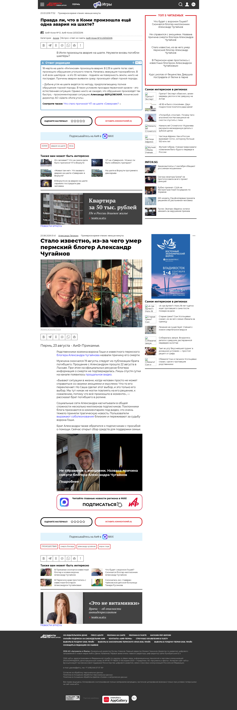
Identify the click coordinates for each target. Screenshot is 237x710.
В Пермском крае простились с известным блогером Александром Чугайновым (171, 63)
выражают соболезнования (75, 416)
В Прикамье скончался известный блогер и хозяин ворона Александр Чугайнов (71, 572)
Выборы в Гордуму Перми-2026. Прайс (173, 642)
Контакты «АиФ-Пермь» (120, 639)
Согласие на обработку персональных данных (83, 673)
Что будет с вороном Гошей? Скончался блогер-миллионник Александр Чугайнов (171, 24)
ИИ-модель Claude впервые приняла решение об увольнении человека (176, 199)
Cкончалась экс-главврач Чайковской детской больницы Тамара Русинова (121, 582)
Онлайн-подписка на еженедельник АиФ (84, 639)
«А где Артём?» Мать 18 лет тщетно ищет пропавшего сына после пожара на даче (176, 308)
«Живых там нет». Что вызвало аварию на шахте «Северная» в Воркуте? (69, 173)
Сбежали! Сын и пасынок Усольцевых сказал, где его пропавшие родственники (178, 361)
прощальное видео (99, 374)
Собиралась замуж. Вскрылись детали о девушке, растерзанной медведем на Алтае (175, 340)
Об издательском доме (75, 635)
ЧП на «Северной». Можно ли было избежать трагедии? (120, 161)
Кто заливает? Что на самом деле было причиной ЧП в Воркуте (71, 161)
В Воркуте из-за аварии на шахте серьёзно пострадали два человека (70, 183)
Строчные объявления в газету (152, 639)
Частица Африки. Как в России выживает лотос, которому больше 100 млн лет (176, 139)
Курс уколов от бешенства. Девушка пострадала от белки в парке (171, 76)
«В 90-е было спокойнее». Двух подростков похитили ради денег (176, 105)
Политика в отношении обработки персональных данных (88, 675)
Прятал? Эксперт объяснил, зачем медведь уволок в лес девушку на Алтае (176, 96)
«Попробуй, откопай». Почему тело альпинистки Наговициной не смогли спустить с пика (176, 117)
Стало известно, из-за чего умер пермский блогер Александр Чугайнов (171, 50)
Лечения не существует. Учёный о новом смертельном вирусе (176, 328)
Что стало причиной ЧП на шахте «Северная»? (91, 103)
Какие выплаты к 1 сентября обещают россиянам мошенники (176, 167)
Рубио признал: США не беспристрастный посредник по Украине (174, 189)
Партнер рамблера (91, 698)
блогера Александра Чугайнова (78, 355)
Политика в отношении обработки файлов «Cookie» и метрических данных (95, 677)
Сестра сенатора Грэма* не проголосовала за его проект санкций (173, 179)
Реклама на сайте (116, 635)
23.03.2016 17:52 (47, 13)
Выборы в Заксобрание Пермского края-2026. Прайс (124, 642)
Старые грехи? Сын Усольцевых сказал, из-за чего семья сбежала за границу (177, 319)
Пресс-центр (97, 635)
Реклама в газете (138, 635)
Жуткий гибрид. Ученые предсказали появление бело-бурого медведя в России (177, 149)
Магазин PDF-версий (160, 635)
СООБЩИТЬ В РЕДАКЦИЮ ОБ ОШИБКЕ (80, 645)
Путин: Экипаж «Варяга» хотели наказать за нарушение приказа (174, 210)
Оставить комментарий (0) (118, 121)
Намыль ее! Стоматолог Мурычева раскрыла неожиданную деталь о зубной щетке (176, 128)
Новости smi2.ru (51, 225)
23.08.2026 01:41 (48, 235)
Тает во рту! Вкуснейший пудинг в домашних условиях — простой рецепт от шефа (176, 351)
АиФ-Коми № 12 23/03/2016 (99, 38)
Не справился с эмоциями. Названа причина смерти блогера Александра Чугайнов (170, 37)
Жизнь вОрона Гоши (50, 329)
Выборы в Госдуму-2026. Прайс (78, 642)
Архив (56, 38)
